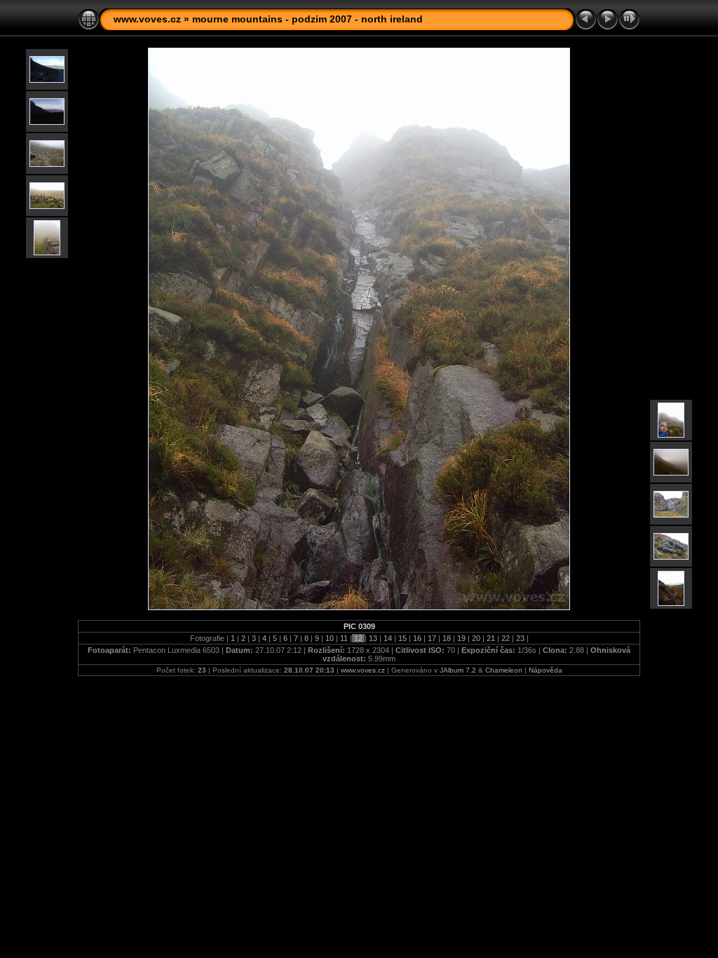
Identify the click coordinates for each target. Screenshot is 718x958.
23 (520, 638)
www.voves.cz (147, 19)
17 (432, 638)
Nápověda (545, 670)
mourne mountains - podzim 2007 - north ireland (307, 19)
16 (417, 638)
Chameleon (503, 670)
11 (344, 638)
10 (329, 638)
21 (491, 638)
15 (402, 638)
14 (387, 638)
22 (505, 638)
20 (476, 638)
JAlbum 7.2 (458, 670)
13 (373, 638)
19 (461, 638)
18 (446, 638)
